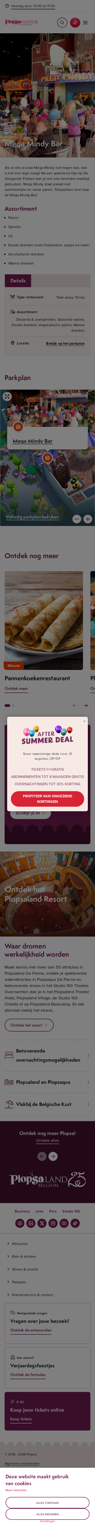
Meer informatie (16, 1490)
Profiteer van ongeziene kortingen (47, 798)
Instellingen (47, 1521)
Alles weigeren (47, 1514)
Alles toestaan (47, 1503)
